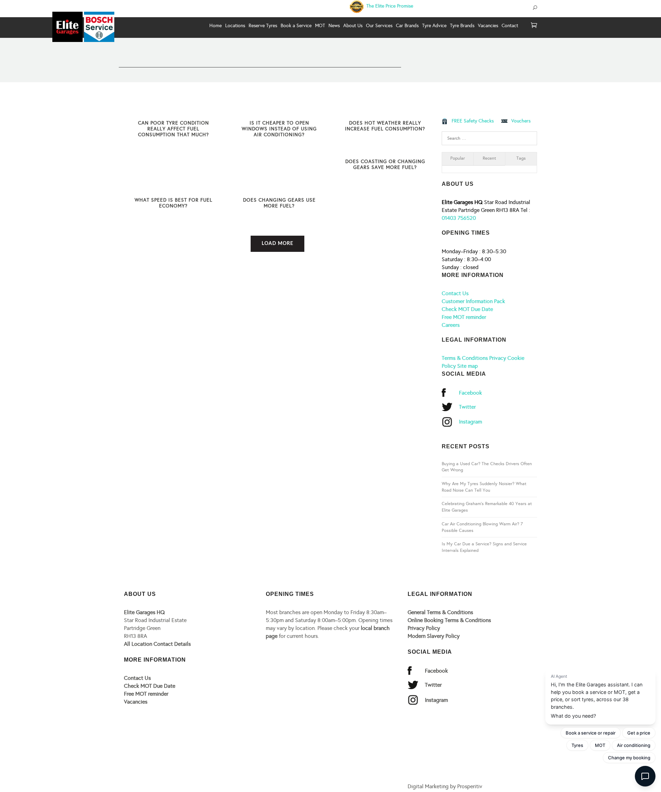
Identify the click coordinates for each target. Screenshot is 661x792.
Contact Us (455, 293)
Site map (467, 366)
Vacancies (135, 701)
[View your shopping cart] (534, 25)
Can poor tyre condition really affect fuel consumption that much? (173, 129)
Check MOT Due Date (467, 309)
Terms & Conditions (465, 358)
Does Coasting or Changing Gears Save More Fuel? (385, 164)
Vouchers (521, 121)
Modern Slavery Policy (434, 636)
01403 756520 (459, 218)
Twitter (467, 407)
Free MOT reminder (464, 317)
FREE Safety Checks (473, 121)
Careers (451, 325)
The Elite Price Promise (389, 6)
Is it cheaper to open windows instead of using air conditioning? (279, 129)
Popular (457, 158)
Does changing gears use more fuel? (279, 203)
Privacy (497, 358)
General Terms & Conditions (440, 612)
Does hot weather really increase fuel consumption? (385, 126)
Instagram (470, 421)
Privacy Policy (424, 628)
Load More (277, 243)
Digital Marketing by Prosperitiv (445, 786)
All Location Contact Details (157, 644)
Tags (521, 158)
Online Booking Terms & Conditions (449, 620)
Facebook (470, 392)
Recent (489, 158)
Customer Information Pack (473, 301)
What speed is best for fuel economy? (173, 203)
